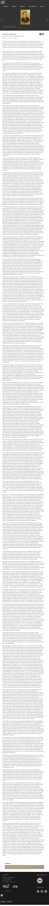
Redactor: (9, 38)
